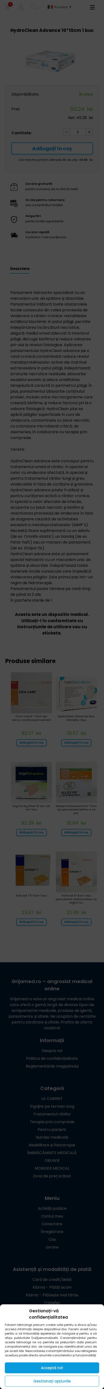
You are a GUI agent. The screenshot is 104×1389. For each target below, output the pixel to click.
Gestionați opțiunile (52, 1381)
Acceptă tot (52, 1367)
